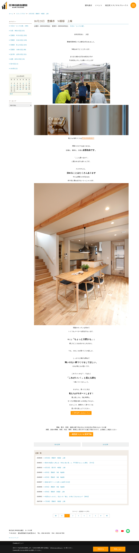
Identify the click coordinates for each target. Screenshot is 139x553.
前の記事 (57, 444)
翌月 (29, 94)
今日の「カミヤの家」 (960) (19, 26)
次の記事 (105, 444)
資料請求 (88, 5)
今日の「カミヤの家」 (77, 26)
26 (20, 89)
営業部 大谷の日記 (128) (18, 40)
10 (14, 85)
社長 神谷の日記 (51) (17, 30)
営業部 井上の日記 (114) (18, 45)
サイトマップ (14, 538)
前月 (11, 94)
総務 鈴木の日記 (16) (17, 59)
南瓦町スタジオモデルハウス (116, 5)
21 (26, 87)
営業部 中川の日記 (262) (18, 35)
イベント (98, 5)
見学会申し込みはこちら (81, 413)
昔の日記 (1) (14, 64)
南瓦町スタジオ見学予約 (82, 434)
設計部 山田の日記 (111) (18, 54)
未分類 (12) (13, 68)
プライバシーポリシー (56, 548)
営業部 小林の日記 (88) (18, 49)
